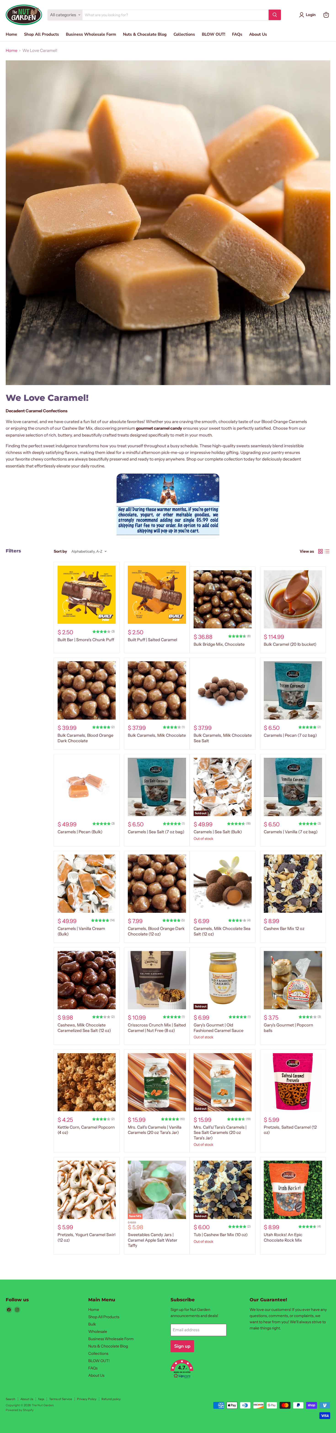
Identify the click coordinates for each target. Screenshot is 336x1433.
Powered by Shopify (20, 1410)
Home (11, 34)
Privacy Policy (86, 1399)
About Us (258, 34)
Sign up (182, 1346)
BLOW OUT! (213, 34)
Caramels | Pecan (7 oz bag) (290, 735)
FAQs (237, 34)
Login (311, 14)
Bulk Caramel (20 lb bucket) (290, 644)
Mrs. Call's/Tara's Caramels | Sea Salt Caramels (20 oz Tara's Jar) (220, 1133)
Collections (184, 34)
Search (10, 1399)
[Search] (275, 15)
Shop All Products (41, 34)
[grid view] (320, 551)
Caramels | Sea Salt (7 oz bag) (156, 831)
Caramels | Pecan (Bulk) (80, 831)
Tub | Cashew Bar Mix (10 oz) (221, 1234)
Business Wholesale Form (91, 34)
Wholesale (97, 1331)
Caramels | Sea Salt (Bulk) (218, 831)
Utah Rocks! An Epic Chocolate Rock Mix (283, 1237)
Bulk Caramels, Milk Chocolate (157, 735)
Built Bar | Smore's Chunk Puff (86, 639)
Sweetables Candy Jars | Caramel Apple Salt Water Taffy (152, 1240)
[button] (205, 1370)
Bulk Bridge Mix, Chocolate (219, 644)
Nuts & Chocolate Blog (145, 34)
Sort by (60, 551)
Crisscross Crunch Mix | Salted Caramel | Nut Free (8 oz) (157, 1028)
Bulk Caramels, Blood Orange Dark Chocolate (85, 738)
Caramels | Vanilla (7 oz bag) (290, 831)
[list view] (327, 551)
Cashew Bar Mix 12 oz (284, 928)
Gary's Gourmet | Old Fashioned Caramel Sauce (218, 1028)
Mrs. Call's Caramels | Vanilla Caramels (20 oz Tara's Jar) (154, 1130)
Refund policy (111, 1399)
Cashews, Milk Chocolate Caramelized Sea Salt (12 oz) (84, 1028)
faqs (41, 1399)
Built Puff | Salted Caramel (152, 639)
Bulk (92, 1324)
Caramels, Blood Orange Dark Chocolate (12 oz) (156, 931)
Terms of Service (60, 1399)
